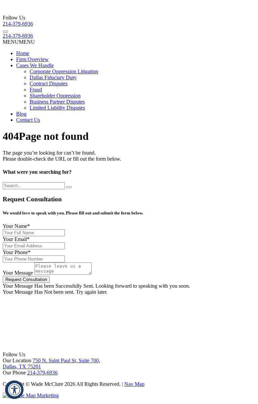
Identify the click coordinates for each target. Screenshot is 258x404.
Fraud (36, 89)
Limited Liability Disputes (57, 108)
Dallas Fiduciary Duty (53, 77)
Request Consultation (26, 279)
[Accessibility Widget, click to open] (14, 389)
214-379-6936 (18, 24)
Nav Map (134, 384)
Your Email (16, 239)
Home (22, 53)
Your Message (18, 273)
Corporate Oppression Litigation (64, 71)
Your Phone (17, 252)
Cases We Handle (35, 65)
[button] (19, 42)
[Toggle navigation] (5, 32)
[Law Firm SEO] (31, 395)
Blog (21, 114)
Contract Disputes (49, 83)
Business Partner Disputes (57, 102)
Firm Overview (32, 59)
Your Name (16, 226)
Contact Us (28, 120)
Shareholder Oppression (55, 95)
